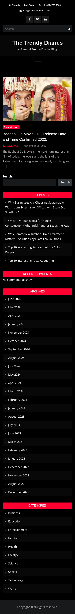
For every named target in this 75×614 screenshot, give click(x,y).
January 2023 (16, 458)
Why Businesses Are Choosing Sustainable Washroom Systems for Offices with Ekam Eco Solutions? (35, 207)
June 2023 (14, 433)
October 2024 (17, 341)
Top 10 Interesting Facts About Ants (31, 261)
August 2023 (16, 416)
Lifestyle (13, 555)
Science (13, 563)
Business (14, 513)
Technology (15, 580)
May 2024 (14, 374)
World (12, 589)
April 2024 (14, 383)
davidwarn (13, 146)
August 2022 (16, 484)
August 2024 (16, 358)
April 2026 (14, 316)
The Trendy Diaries (37, 43)
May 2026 (14, 307)
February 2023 (17, 450)
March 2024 (16, 391)
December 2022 (18, 467)
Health (12, 547)
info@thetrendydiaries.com (36, 10)
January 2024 (16, 408)
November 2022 (18, 475)
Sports (12, 572)
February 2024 (17, 400)
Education (14, 521)
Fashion (13, 538)
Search (7, 176)
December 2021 (18, 492)
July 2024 (14, 366)
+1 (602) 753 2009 (51, 5)
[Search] (68, 28)
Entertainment (11, 127)
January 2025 (16, 324)
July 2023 (14, 425)
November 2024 (18, 332)
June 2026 (14, 299)
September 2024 (19, 349)
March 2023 (16, 442)
